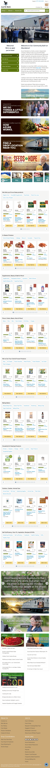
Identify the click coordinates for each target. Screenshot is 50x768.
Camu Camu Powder (8, 197)
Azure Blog (28, 747)
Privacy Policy (17, 766)
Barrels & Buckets (7, 493)
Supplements (6, 278)
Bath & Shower (32, 278)
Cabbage (18, 238)
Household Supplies (7, 451)
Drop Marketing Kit (6, 744)
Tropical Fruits (37, 238)
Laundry (27, 448)
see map (38, 67)
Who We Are (4, 723)
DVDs (42, 535)
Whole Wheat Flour (7, 405)
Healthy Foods (6, 537)
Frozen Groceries (18, 361)
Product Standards (6, 730)
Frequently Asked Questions (32, 756)
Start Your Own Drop (6, 739)
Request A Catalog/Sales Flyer (33, 726)
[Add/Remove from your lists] (11, 210)
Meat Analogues (7, 364)
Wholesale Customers (30, 730)
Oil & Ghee (26, 321)
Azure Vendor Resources (31, 744)
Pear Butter (26, 195)
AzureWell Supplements (16, 195)
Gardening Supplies (21, 491)
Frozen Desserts (36, 361)
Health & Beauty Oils (8, 281)
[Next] (47, 28)
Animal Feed (6, 491)
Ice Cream (44, 361)
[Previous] (3, 28)
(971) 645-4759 (4, 766)
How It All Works (29, 721)
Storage (16, 448)
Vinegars (32, 321)
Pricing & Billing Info (30, 759)
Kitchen (5, 448)
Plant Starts (38, 491)
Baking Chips (41, 405)
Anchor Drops (4, 746)
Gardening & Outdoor (8, 535)
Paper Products (34, 448)
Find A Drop (28, 723)
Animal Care (30, 491)
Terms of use (10, 766)
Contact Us (39, 7)
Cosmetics (24, 278)
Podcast (27, 749)
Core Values (4, 728)
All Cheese (9, 361)
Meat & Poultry (27, 361)
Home (26, 761)
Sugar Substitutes (7, 408)
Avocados (30, 238)
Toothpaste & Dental (16, 278)
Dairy (4, 361)
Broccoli (24, 238)
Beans (4, 321)
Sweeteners (26, 405)
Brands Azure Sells (30, 752)
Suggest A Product (30, 728)
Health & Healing (35, 535)
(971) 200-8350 (40, 1)
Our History (4, 726)
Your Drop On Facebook (7, 742)
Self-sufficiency (18, 535)
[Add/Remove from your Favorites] (9, 210)
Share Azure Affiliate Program (32, 733)
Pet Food (13, 491)
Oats (13, 321)
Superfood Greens (18, 281)
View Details (8, 348)
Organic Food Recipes (31, 754)
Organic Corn (6, 195)
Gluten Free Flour (18, 405)
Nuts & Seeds (18, 321)
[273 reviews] (5, 335)
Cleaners (10, 448)
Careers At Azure (5, 733)
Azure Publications (30, 742)
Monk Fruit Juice (35, 195)
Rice (9, 321)
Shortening (33, 405)
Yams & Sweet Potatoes (8, 238)
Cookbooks (26, 535)
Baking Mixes (16, 408)
